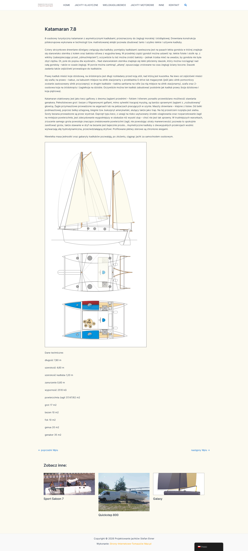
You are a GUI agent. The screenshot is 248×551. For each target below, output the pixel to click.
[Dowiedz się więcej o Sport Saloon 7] (69, 483)
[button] (185, 5)
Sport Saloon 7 (54, 498)
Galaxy (157, 498)
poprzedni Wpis (48, 450)
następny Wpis (200, 450)
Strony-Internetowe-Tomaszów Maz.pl (130, 543)
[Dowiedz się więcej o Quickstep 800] (124, 491)
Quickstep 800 (108, 515)
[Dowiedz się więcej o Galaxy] (178, 483)
